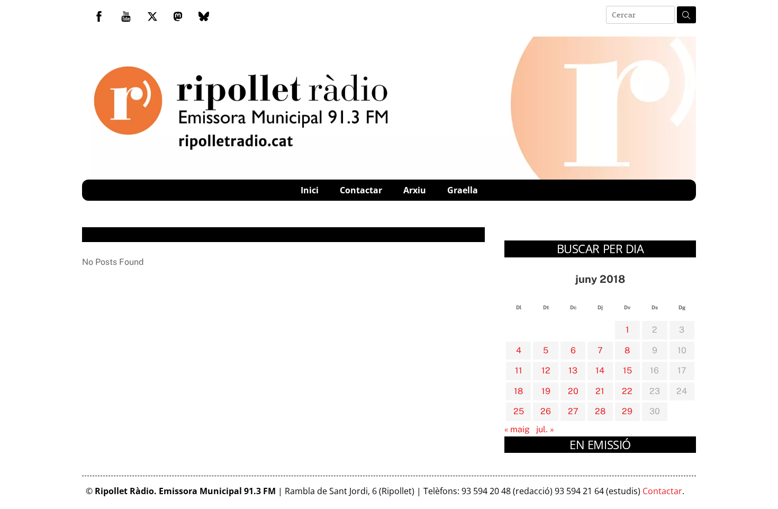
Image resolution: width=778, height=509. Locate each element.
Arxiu (414, 190)
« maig (517, 429)
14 (599, 370)
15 (627, 370)
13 (572, 370)
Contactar (361, 190)
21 (599, 391)
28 (600, 411)
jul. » (545, 429)
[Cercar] (686, 14)
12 (545, 370)
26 (545, 411)
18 (518, 391)
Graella (462, 190)
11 (518, 370)
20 (573, 391)
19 (545, 391)
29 (627, 411)
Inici (310, 190)
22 (627, 391)
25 (518, 411)
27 (573, 411)
